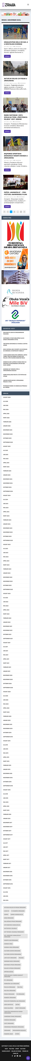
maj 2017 (5, 851)
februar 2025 (7, 470)
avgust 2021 (6, 642)
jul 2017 (5, 843)
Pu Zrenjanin (20, 994)
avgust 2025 (6, 446)
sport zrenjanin (20, 1008)
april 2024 (6, 511)
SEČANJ (18, 1004)
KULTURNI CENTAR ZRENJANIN (12, 950)
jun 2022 (5, 601)
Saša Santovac (8, 1004)
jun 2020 (5, 700)
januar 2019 (6, 769)
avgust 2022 (6, 593)
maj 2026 (5, 409)
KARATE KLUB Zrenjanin (11, 940)
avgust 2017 (6, 839)
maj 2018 (5, 802)
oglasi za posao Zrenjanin (12, 968)
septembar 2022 (8, 589)
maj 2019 (5, 753)
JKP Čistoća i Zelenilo (10, 928)
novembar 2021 (7, 630)
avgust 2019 (6, 740)
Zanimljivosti (6, 1051)
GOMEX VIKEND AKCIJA (17, 914)
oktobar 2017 (7, 830)
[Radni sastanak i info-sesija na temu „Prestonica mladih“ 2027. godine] (15, 105)
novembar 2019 (7, 728)
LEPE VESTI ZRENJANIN (10, 957)
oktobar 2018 (7, 781)
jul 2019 (5, 745)
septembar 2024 (8, 491)
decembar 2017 (7, 822)
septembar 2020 (8, 687)
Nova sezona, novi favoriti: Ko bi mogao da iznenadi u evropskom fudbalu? (15, 349)
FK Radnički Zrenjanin (17, 911)
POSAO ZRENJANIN (9, 994)
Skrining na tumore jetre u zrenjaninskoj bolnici (11, 369)
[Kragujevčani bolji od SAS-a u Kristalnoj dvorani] (15, 32)
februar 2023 (7, 569)
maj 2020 (6, 704)
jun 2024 (5, 503)
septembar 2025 (8, 442)
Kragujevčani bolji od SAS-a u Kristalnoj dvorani (16, 43)
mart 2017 (6, 859)
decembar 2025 (7, 430)
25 (21, 212)
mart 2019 (6, 761)
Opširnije (7, 56)
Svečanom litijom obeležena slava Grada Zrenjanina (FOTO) (13, 338)
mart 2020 (6, 712)
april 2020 (6, 708)
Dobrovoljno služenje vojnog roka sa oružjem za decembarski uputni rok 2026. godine (14, 363)
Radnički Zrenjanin (10, 997)
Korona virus (8, 943)
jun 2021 (5, 650)
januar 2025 (6, 475)
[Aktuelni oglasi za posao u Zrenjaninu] (15, 68)
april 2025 (6, 462)
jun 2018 (5, 798)
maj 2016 (5, 900)
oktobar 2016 (7, 879)
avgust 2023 (6, 544)
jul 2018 (5, 794)
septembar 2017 (8, 834)
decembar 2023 (7, 528)
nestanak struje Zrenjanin (12, 964)
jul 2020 (5, 695)
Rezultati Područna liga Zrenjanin (14, 1001)
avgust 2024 (7, 495)
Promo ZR (25, 1051)
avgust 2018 (6, 789)
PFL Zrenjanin (8, 980)
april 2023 (6, 561)
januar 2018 (6, 818)
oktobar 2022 (7, 585)
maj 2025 (5, 458)
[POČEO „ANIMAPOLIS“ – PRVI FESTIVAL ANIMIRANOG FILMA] (15, 182)
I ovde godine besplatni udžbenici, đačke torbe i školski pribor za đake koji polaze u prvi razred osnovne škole (15, 356)
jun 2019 (5, 749)
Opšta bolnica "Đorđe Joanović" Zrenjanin (13, 975)
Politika (11, 1048)
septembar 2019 (8, 736)
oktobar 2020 (7, 683)
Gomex (6, 914)
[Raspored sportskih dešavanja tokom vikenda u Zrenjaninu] (15, 143)
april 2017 (6, 855)
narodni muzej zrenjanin (11, 961)
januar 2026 (6, 426)
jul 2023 (5, 548)
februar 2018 (7, 814)
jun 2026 (5, 405)
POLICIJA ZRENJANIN (9, 987)
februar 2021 (7, 667)
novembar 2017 (7, 826)
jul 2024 (5, 499)
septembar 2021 (8, 638)
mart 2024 (6, 516)
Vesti (11, 121)
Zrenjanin (7, 1030)
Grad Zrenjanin (8, 918)
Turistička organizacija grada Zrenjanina (13, 1012)
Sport (11, 46)
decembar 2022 (7, 577)
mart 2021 (6, 663)
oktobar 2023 (7, 536)
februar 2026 (7, 421)
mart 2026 (6, 417)
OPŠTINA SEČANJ (8, 971)
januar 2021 (6, 671)
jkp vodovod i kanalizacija (12, 925)
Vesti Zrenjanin (9, 1023)
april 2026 (6, 413)
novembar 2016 (7, 875)
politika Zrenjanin (9, 990)
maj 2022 (5, 605)
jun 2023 (5, 552)
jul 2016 (5, 892)
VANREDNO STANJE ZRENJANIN (12, 1016)
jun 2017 (5, 847)
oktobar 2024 (7, 487)
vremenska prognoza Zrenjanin (14, 1027)
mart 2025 (6, 466)
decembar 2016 (7, 871)
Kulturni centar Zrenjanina (12, 954)
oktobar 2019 (7, 732)
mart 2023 (6, 565)
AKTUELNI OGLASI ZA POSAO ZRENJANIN (15, 907)
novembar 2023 (8, 532)
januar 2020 (6, 720)
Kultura (11, 196)
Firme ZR (15, 1053)
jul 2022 (5, 597)
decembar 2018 (7, 773)
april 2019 (6, 757)
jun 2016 (5, 896)
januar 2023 (6, 573)
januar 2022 (6, 622)
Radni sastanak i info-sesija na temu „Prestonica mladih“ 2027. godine (15, 117)
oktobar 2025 (7, 438)
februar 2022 (7, 618)
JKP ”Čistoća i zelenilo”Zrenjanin (14, 932)
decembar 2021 (7, 626)
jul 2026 (5, 401)
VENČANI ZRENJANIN (9, 1020)
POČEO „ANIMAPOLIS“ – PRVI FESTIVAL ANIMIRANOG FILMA (15, 193)
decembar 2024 (7, 479)
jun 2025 (5, 454)
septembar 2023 (8, 540)
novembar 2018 (7, 777)
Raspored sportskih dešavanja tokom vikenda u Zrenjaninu (16, 156)
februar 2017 (7, 863)
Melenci (21, 957)
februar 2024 (7, 520)
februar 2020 (7, 716)
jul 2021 (5, 646)
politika (19, 987)
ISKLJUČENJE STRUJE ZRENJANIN (12, 921)
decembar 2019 (7, 724)
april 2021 (6, 659)
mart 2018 (6, 810)
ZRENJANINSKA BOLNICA (19, 1030)
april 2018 (6, 806)
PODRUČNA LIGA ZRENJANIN (11, 983)
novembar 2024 (8, 483)
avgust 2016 (6, 888)
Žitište (17, 1034)
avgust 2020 (7, 691)
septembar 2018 (8, 785)
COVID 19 (6, 911)
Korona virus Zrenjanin (11, 947)
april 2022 (6, 610)
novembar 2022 (8, 581)
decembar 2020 (7, 675)
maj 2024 (6, 507)
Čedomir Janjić (8, 1034)
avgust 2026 (6, 397)
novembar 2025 (8, 434)
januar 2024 (6, 524)
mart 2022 (6, 614)
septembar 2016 (8, 884)
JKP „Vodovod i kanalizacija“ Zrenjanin (12, 936)
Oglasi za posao (13, 83)
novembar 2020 (8, 679)
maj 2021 (5, 654)
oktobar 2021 (7, 634)
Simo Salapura (8, 1008)
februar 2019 (7, 765)
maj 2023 (5, 556)
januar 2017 (6, 867)
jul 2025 (5, 450)
